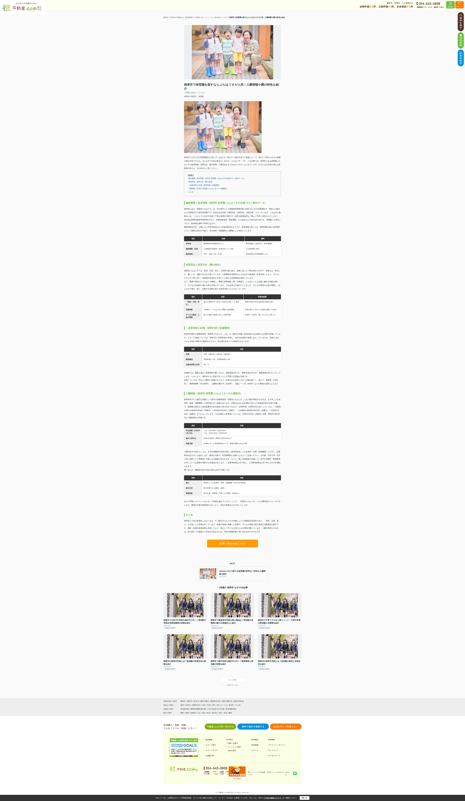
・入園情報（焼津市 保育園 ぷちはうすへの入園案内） (207, 188)
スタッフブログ (211, 750)
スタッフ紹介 (210, 745)
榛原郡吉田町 (215, 701)
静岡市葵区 (204, 701)
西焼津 (192, 713)
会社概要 (209, 739)
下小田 (237, 705)
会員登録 (254, 745)
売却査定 (254, 739)
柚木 (203, 713)
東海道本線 (184, 709)
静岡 (230, 713)
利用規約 (271, 739)
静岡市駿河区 (227, 701)
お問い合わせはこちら (232, 543)
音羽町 (231, 705)
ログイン (254, 750)
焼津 (187, 713)
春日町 (214, 713)
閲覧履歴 (450, 7)
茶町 (214, 705)
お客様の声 (209, 755)
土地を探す (232, 750)
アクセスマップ (274, 755)
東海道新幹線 (231, 709)
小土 (226, 705)
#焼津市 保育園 (197, 96)
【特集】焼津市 (190, 93)
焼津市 (189, 701)
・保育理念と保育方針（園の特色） (200, 182)
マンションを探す (235, 747)
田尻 (204, 705)
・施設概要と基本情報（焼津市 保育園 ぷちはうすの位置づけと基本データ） (216, 178)
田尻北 (188, 705)
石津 (209, 705)
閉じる (304, 798)
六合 (198, 713)
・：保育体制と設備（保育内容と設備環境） (204, 185)
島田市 (196, 701)
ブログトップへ (232, 685)
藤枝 (182, 713)
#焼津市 (187, 96)
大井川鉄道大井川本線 (216, 709)
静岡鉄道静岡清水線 (198, 709)
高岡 (182, 705)
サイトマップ (273, 750)
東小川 (220, 705)
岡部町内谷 (196, 705)
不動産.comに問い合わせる (220, 726)
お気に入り (459, 6)
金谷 (220, 713)
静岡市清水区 (239, 701)
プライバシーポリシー (277, 745)
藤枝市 (183, 701)
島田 (208, 713)
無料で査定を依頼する (253, 726)
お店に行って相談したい (285, 726)
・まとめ (190, 192)
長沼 (225, 713)
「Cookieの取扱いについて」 (273, 798)
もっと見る (232, 680)
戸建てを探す (233, 743)
